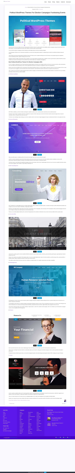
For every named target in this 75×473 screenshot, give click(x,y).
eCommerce (22, 429)
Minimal (29, 427)
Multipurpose (30, 429)
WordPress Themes (17, 400)
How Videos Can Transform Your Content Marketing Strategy (57, 418)
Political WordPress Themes (25, 400)
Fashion (29, 413)
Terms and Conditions (6, 422)
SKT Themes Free (6, 428)
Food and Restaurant (31, 416)
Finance (11, 310)
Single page (38, 420)
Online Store (30, 433)
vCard (11, 355)
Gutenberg (30, 419)
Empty (21, 433)
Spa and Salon (39, 423)
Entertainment (30, 412)
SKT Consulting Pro (14, 165)
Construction (22, 423)
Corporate (21, 426)
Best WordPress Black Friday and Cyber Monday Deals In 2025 (55, 413)
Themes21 (4, 429)
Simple (38, 419)
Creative (21, 427)
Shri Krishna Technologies (7, 430)
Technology (38, 426)
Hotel (29, 420)
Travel (38, 427)
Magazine (29, 423)
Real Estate (38, 416)
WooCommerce (39, 430)
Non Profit (29, 431)
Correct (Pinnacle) (13, 119)
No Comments (41, 9)
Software (38, 422)
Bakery (21, 415)
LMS (29, 422)
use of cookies (41, 472)
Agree (45, 472)
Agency (21, 412)
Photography (39, 413)
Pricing (4, 415)
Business (21, 419)
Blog (4, 416)
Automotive (21, 413)
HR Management (13, 262)
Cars (20, 420)
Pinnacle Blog (11, 400)
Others (38, 412)
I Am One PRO (13, 214)
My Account (5, 420)
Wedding (38, 429)
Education (21, 430)
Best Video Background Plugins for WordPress (57, 424)
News (29, 430)
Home (26, 7)
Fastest (29, 415)
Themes (4, 413)
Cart (3, 419)
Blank (20, 416)
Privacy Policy (5, 423)
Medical (29, 426)
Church (21, 422)
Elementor (21, 431)
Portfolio (38, 415)
